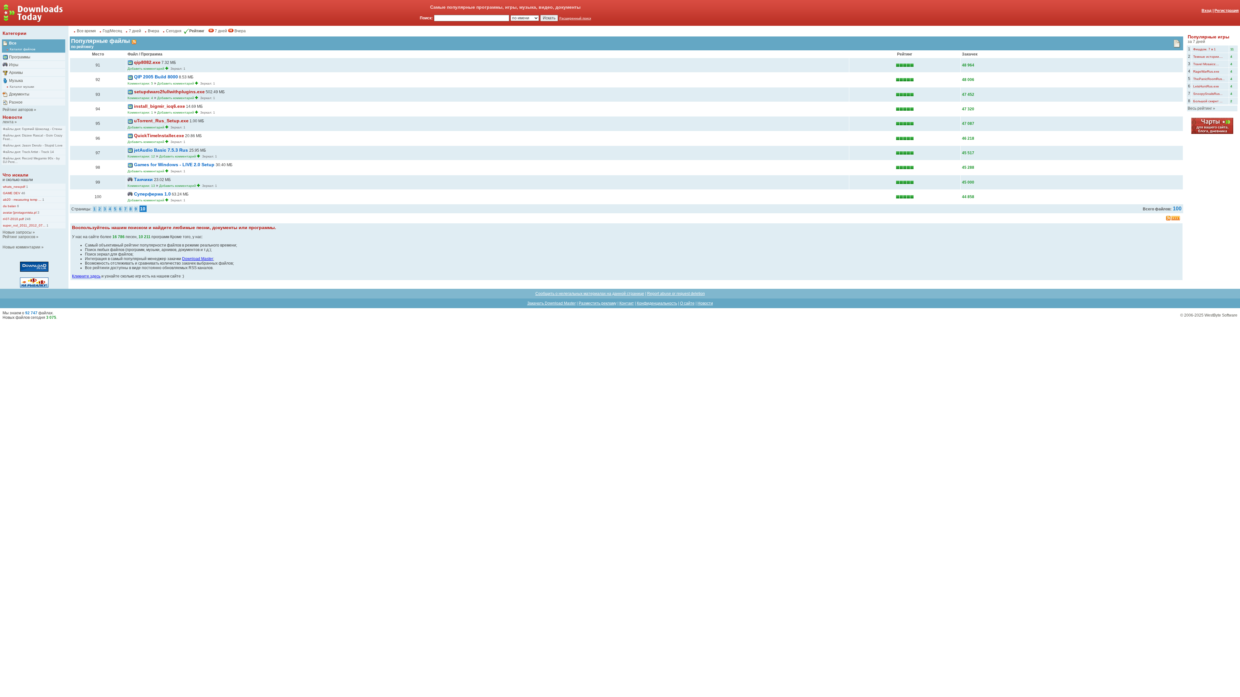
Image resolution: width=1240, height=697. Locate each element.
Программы (19, 57)
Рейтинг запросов (19, 237)
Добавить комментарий (146, 68)
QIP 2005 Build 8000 (156, 76)
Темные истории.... (1208, 56)
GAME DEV (11, 193)
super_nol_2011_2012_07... (24, 225)
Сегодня (173, 31)
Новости (12, 117)
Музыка (16, 80)
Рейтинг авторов (18, 109)
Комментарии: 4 (140, 98)
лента (8, 122)
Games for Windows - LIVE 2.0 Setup (175, 164)
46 (22, 193)
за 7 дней (1196, 41)
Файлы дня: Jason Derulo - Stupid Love (33, 145)
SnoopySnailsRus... (1208, 94)
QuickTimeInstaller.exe (159, 135)
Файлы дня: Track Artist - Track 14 (28, 152)
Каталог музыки (22, 86)
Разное (16, 102)
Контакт (626, 303)
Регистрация (1226, 10)
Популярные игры (1208, 36)
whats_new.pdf (14, 186)
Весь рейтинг (1200, 108)
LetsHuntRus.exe (1206, 86)
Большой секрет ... (1208, 101)
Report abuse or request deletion (676, 293)
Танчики (144, 179)
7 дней (135, 31)
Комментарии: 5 (140, 83)
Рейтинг (196, 31)
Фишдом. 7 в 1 (1204, 49)
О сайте (687, 303)
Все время (86, 31)
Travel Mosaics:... (1206, 64)
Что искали (15, 174)
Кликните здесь (86, 276)
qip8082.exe (147, 62)
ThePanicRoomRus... (1209, 79)
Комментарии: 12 (141, 156)
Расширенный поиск (575, 18)
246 (27, 219)
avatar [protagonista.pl (19, 212)
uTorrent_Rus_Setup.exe (161, 120)
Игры (13, 65)
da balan (9, 206)
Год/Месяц (112, 31)
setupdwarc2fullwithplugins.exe (169, 91)
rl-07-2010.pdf (13, 219)
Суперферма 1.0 (152, 194)
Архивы (16, 72)
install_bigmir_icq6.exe (159, 106)
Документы (19, 94)
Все (12, 43)
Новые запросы (17, 232)
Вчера (153, 31)
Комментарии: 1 (140, 112)
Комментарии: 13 (141, 185)
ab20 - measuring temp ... (22, 199)
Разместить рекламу (597, 303)
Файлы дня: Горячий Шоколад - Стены (32, 129)
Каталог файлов (22, 49)
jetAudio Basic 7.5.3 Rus (161, 150)
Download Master (197, 259)
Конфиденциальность (657, 303)
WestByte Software (1220, 315)
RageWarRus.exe (1206, 71)
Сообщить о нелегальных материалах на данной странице (589, 293)
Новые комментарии (21, 247)
